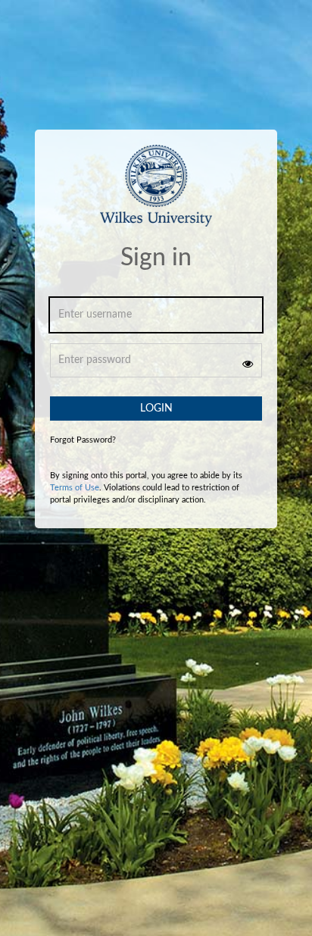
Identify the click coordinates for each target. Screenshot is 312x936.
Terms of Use (74, 488)
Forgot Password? (83, 440)
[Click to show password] (247, 363)
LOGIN (156, 408)
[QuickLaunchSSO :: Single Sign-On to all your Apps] (155, 194)
